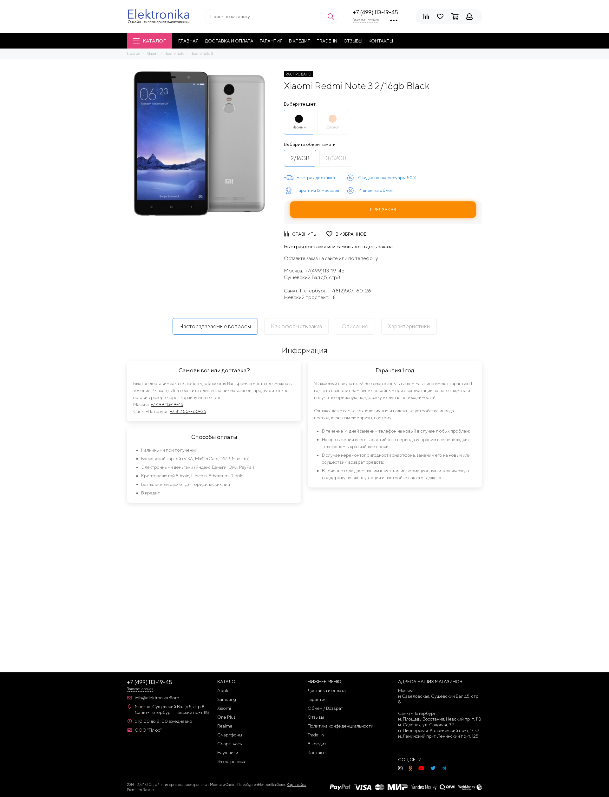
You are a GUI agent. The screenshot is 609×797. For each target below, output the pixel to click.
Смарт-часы (230, 743)
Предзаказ (383, 209)
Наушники (227, 752)
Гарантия (271, 40)
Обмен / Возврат (325, 708)
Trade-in (327, 40)
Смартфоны (229, 734)
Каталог (154, 40)
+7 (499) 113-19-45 (375, 12)
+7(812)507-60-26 (350, 291)
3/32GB (336, 158)
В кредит (299, 40)
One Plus (226, 717)
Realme (224, 725)
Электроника (231, 761)
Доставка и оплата (229, 40)
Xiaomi (224, 708)
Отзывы (353, 40)
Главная (188, 40)
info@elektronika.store (157, 697)
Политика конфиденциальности (340, 725)
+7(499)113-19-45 (324, 271)
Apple (223, 690)
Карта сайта (296, 784)
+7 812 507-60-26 (188, 411)
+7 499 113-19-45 (167, 404)
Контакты (381, 40)
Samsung (226, 699)
